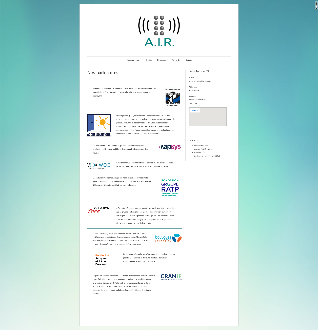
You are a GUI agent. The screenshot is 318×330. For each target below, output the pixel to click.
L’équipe (149, 60)
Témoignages (161, 60)
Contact (189, 60)
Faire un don (176, 60)
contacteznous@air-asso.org (200, 81)
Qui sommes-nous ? (133, 60)
